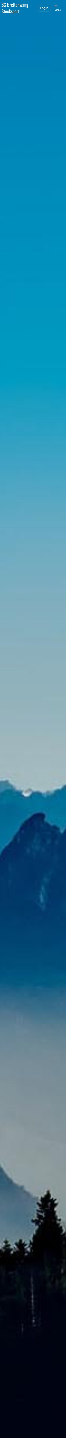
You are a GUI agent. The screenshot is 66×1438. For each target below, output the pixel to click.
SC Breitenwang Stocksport (15, 8)
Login (44, 8)
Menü (57, 9)
